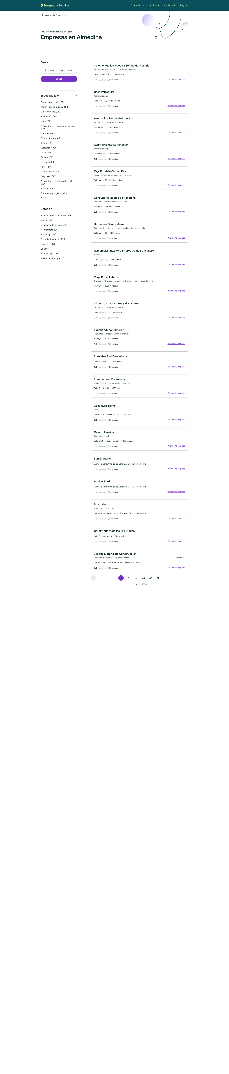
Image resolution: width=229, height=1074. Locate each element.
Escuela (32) (47, 157)
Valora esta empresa (176, 79)
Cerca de (46, 208)
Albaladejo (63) (48, 234)
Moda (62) (46, 121)
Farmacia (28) (48, 162)
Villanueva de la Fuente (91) (54, 225)
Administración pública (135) (55, 107)
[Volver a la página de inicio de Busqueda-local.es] (55, 5)
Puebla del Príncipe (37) (53, 258)
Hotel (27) (46, 166)
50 (158, 578)
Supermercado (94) (50, 111)
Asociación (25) (48, 188)
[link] (139, 72)
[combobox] (59, 70)
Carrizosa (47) (48, 244)
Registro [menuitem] (184, 5)
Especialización (50, 95)
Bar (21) (44, 198)
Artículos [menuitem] (154, 5)
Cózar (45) (46, 248)
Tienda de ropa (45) (51, 138)
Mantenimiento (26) (50, 171)
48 (143, 578)
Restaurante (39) (49, 147)
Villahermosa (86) (49, 229)
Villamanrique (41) (50, 253)
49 (150, 578)
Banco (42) (46, 143)
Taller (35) (46, 152)
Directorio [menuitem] (136, 5)
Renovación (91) (49, 116)
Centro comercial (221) (52, 102)
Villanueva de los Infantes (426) (56, 215)
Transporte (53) (48, 133)
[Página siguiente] (185, 578)
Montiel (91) (46, 220)
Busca (59, 78)
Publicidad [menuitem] (169, 5)
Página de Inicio (48, 15)
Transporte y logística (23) (54, 193)
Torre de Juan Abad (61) (53, 239)
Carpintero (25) (48, 176)
